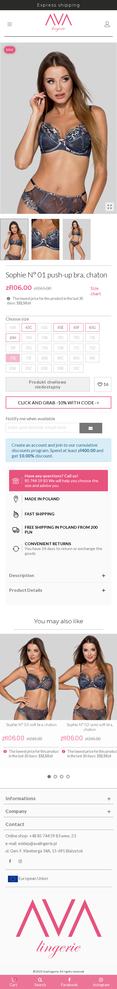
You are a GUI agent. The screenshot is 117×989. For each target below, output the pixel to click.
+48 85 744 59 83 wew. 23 (52, 835)
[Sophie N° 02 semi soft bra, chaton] (87, 677)
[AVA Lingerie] (58, 23)
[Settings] (107, 23)
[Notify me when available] (91, 428)
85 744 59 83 (36, 480)
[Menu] (9, 23)
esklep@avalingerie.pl (37, 843)
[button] (49, 776)
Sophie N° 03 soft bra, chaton (31, 724)
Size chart (96, 290)
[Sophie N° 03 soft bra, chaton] (29, 677)
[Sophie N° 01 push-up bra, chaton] (109, 206)
